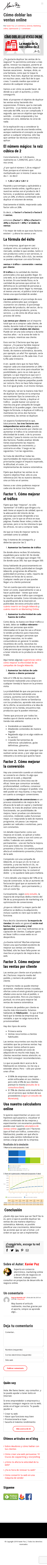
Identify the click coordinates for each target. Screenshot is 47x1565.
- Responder (20, 1299)
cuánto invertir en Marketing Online (21, 609)
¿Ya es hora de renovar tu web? (20, 1470)
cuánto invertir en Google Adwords (20, 606)
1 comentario (25, 28)
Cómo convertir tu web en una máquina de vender (20, 1476)
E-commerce (21, 26)
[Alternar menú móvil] (42, 3)
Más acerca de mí (23, 1429)
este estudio (31, 894)
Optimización (13, 28)
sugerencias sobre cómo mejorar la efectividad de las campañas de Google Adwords (22, 662)
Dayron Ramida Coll (18, 1298)
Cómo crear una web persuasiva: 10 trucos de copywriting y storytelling (22, 1455)
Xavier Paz (10, 26)
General (29, 26)
